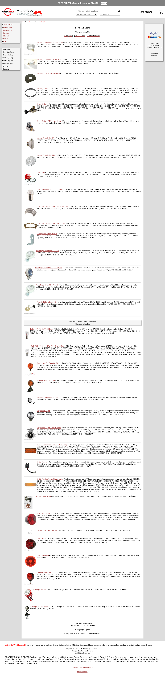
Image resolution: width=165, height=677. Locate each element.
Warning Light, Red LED (46, 572)
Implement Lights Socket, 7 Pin (49, 428)
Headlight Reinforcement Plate (48, 73)
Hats (4, 41)
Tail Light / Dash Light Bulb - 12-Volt (51, 189)
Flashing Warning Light (46, 380)
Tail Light (41, 172)
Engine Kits (7, 27)
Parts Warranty (8, 63)
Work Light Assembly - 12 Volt (47, 251)
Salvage (6, 33)
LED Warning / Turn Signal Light (50, 479)
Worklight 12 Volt (39, 589)
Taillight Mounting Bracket (47, 234)
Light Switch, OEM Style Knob (49, 121)
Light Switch (42, 104)
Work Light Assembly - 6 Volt (47, 285)
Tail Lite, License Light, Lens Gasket (51, 224)
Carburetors (7, 30)
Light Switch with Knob (42, 496)
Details (104, 3)
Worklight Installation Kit (46, 302)
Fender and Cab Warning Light (48, 363)
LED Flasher (42, 462)
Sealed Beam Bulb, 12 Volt (47, 530)
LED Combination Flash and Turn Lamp (52, 445)
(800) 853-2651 (146, 12)
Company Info (8, 60)
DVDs (5, 39)
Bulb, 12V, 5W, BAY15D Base (41, 329)
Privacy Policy (82, 672)
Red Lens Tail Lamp (44, 513)
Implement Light (43, 411)
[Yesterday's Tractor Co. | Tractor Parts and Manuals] (21, 16)
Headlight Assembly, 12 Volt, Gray (50, 42)
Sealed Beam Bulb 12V (45, 138)
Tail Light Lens (43, 555)
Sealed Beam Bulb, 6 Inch (46, 155)
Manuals (6, 36)
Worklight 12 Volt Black (39, 607)
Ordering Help (8, 58)
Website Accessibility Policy (82, 668)
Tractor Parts (8, 25)
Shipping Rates (8, 52)
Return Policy (8, 55)
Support (6, 69)
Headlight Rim (42, 88)
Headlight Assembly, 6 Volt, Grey (49, 59)
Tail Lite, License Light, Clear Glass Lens (52, 206)
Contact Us (7, 49)
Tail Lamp (41, 538)
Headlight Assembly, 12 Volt (47, 397)
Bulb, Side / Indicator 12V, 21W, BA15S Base (47, 346)
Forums (5, 66)
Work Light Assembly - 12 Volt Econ (48, 268)
